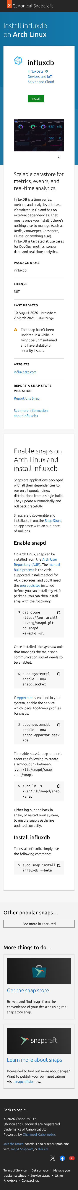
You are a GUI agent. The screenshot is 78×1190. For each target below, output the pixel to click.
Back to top (13, 1110)
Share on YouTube (72, 1158)
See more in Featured (39, 924)
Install (36, 98)
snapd (15, 1149)
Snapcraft (26, 1149)
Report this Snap (26, 398)
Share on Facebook (62, 1158)
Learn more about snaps (34, 1060)
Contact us (30, 1180)
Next (58, 156)
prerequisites (30, 585)
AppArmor (25, 698)
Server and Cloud (41, 82)
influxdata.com (25, 372)
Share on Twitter (52, 1158)
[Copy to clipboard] (58, 612)
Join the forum (13, 1144)
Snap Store (53, 520)
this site (43, 1149)
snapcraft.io (24, 1081)
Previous (47, 156)
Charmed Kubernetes (39, 1134)
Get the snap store (28, 990)
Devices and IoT (40, 76)
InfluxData (36, 71)
